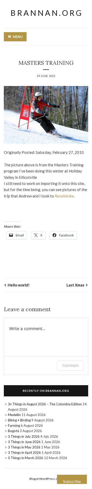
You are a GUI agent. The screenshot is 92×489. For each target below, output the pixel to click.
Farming (14, 425)
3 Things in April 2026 (24, 452)
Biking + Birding (19, 420)
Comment (70, 365)
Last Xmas (75, 285)
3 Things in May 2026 (24, 447)
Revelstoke (64, 196)
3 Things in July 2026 (24, 436)
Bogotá (13, 431)
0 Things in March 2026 (25, 458)
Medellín (14, 415)
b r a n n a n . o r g (46, 12)
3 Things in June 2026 (24, 442)
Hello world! (19, 285)
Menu (18, 37)
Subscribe (72, 481)
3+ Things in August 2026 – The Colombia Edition (45, 404)
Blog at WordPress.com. (46, 479)
